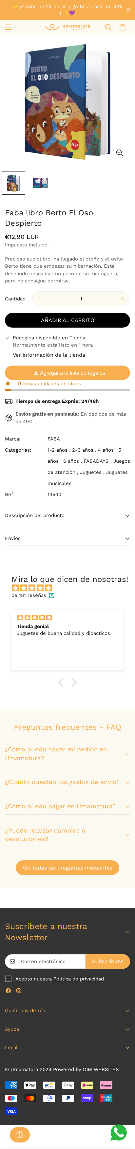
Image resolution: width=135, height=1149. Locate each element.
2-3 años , (84, 450)
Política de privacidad (78, 979)
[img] (70, 588)
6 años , (72, 461)
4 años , (107, 450)
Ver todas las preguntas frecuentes (67, 868)
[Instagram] (18, 990)
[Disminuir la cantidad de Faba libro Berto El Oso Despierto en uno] (40, 299)
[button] (122, 27)
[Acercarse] (119, 153)
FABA (54, 439)
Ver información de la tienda (49, 355)
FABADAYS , (98, 461)
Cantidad (15, 299)
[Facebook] (8, 990)
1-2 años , (59, 450)
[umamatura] (67, 27)
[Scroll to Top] (123, 1114)
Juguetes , (92, 472)
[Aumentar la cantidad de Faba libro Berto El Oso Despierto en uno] (122, 299)
